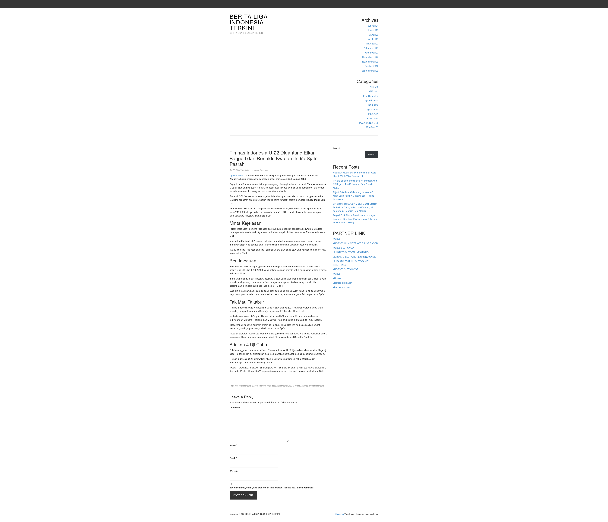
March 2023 (372, 43)
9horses (262, 385)
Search (336, 148)
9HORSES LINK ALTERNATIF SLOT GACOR (355, 243)
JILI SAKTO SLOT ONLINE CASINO (351, 252)
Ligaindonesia (237, 175)
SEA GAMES (372, 127)
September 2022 (370, 70)
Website (234, 471)
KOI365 (336, 238)
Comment (235, 407)
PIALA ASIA (372, 113)
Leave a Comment (260, 170)
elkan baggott (272, 385)
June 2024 (373, 25)
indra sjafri (283, 385)
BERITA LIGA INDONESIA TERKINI (249, 22)
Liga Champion (370, 95)
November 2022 (370, 61)
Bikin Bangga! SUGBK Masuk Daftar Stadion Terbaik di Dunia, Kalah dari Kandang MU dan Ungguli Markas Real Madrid (355, 207)
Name (233, 445)
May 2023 (373, 34)
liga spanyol (372, 109)
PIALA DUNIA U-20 (368, 122)
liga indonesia (371, 100)
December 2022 (370, 57)
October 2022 (371, 66)
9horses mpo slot (341, 287)
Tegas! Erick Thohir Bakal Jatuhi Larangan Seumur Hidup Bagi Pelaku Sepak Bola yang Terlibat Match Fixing (355, 219)
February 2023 (371, 48)
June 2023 (373, 30)
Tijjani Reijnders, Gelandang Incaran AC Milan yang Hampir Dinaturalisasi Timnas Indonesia (353, 196)
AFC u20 (374, 86)
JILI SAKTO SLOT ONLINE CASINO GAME (354, 256)
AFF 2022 (373, 91)
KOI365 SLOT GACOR (344, 247)
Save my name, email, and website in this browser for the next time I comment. (272, 487)
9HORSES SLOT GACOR (345, 269)
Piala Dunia (372, 118)
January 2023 (371, 52)
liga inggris (373, 104)
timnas (305, 385)
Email (233, 458)
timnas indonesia (316, 385)
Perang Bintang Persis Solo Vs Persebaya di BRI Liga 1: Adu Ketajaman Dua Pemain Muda (355, 184)
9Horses (337, 278)
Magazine (339, 513)
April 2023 (373, 39)
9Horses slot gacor (342, 282)
